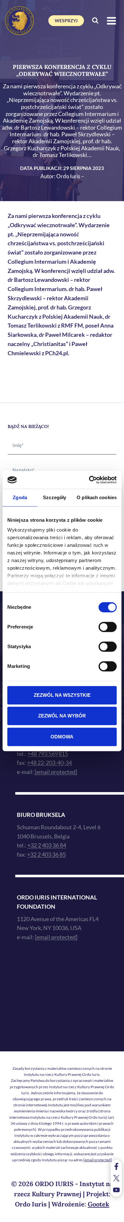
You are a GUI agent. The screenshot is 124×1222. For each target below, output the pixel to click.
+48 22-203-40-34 (49, 762)
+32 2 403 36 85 (46, 854)
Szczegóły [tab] (54, 497)
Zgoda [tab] (20, 497)
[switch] (108, 627)
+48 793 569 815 (47, 753)
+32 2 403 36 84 (46, 845)
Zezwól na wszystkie (62, 695)
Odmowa (62, 736)
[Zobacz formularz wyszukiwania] (95, 20)
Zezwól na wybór (62, 715)
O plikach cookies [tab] (97, 497)
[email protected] (97, 1160)
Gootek (98, 1204)
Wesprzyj (66, 20)
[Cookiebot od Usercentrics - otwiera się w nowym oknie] (89, 480)
